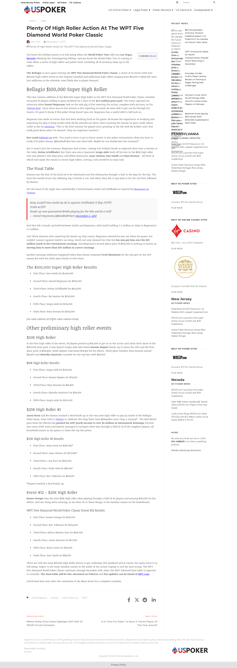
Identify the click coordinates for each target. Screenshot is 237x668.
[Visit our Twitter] (177, 3)
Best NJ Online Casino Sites (189, 220)
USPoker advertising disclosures (186, 450)
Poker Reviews (162, 10)
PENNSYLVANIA (185, 134)
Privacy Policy (118, 664)
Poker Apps (49, 2)
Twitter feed (33, 108)
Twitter (59, 419)
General (32, 21)
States (43, 21)
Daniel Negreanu (40, 598)
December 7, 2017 (56, 42)
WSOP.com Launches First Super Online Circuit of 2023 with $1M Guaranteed (187, 156)
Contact (28, 651)
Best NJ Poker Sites (184, 183)
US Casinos (75, 2)
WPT (85, 598)
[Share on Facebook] (129, 600)
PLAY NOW (177, 208)
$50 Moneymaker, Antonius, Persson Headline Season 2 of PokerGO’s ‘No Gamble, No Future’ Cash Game (196, 36)
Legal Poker (140, 10)
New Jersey (181, 299)
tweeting (49, 126)
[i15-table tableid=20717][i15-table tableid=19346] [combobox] (52, 319)
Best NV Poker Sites (184, 349)
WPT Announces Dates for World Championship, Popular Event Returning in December (196, 57)
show (152, 56)
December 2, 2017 (86, 216)
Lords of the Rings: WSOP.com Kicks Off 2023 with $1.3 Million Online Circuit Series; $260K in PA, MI (189, 416)
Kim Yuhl (35, 42)
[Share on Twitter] (137, 600)
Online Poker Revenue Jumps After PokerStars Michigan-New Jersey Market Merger (188, 168)
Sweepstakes (202, 10)
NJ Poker (62, 2)
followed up (45, 137)
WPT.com (143, 574)
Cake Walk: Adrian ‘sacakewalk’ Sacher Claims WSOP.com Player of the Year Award (189, 405)
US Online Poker (118, 10)
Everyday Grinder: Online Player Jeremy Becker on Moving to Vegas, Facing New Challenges (195, 79)
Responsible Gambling (34, 648)
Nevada (31, 58)
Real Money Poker (30, 2)
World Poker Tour (70, 598)
